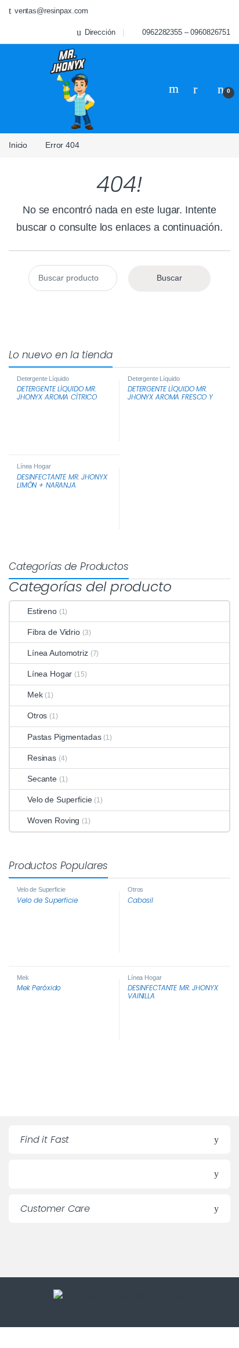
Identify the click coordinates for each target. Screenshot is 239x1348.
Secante (42, 778)
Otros (37, 715)
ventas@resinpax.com (51, 10)
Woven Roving (53, 820)
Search (175, 88)
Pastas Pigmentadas (64, 737)
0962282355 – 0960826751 (186, 32)
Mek (35, 694)
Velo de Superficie (59, 799)
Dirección (100, 32)
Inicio (18, 145)
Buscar (169, 277)
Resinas (41, 757)
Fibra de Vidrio (53, 632)
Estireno (42, 611)
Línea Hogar (33, 466)
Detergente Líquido (42, 378)
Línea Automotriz (57, 652)
